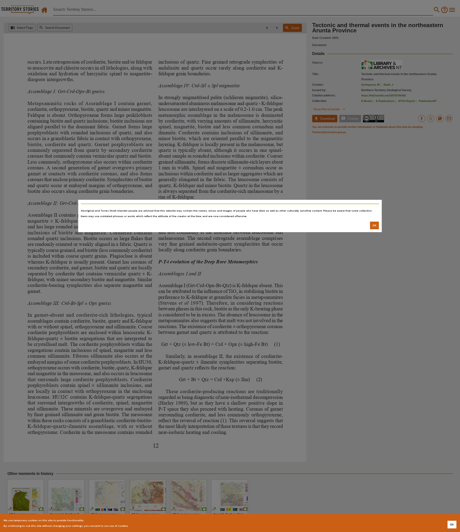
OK (375, 225)
